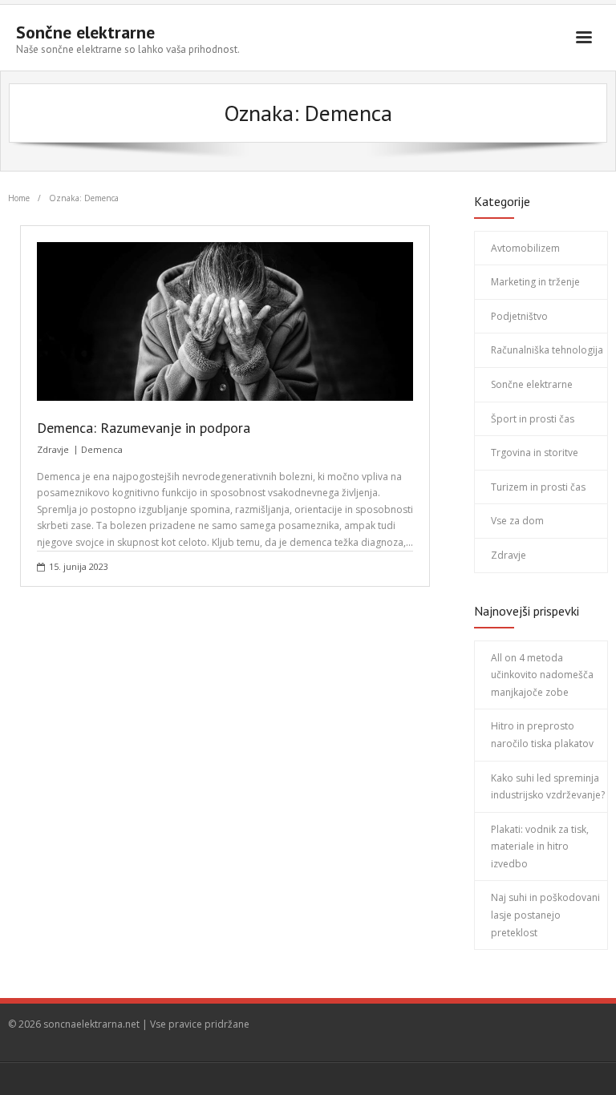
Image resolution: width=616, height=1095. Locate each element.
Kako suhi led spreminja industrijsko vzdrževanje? (548, 786)
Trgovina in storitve (534, 452)
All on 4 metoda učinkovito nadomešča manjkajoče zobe (542, 675)
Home (19, 198)
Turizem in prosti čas (538, 487)
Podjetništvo (519, 316)
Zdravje (53, 449)
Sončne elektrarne (532, 384)
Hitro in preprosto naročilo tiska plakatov (542, 734)
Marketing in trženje (535, 282)
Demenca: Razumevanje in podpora (143, 427)
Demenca (102, 449)
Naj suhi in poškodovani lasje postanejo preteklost (545, 915)
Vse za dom (517, 520)
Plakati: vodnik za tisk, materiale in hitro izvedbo (540, 846)
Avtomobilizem (525, 248)
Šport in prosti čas (532, 419)
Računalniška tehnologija (547, 350)
